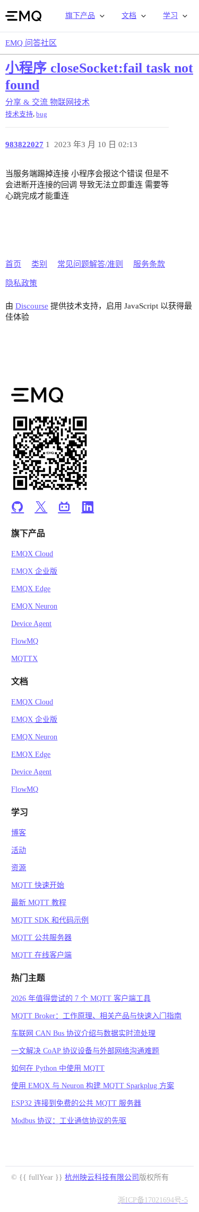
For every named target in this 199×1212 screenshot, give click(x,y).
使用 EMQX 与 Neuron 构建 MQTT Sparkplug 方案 (92, 1086)
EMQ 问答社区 (31, 43)
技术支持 (19, 114)
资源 (18, 868)
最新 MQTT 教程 (38, 903)
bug (41, 114)
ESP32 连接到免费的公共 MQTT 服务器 (76, 1103)
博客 (18, 833)
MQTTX (24, 659)
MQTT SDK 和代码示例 (50, 920)
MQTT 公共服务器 (41, 938)
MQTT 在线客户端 (41, 955)
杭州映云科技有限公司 (102, 1177)
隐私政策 (21, 283)
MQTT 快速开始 (37, 885)
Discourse (31, 306)
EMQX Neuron (34, 606)
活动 (18, 850)
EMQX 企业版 (34, 571)
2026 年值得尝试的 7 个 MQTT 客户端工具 (81, 998)
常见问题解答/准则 (90, 264)
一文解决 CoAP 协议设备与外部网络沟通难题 (85, 1051)
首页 (13, 264)
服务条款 (149, 264)
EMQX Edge (30, 589)
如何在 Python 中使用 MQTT (58, 1068)
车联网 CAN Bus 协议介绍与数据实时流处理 (83, 1033)
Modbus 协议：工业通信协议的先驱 (68, 1121)
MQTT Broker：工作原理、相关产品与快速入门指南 (96, 1016)
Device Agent (31, 624)
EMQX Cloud (32, 554)
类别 (39, 264)
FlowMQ (24, 641)
